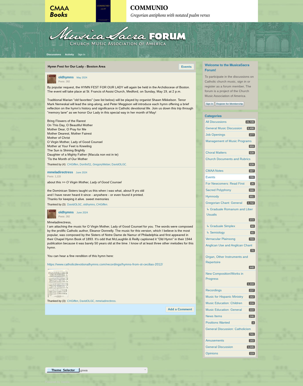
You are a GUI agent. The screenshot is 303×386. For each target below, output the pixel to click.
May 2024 (82, 77)
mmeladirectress (60, 172)
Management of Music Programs (229, 141)
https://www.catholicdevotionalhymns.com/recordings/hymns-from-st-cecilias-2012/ (105, 264)
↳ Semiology (216, 232)
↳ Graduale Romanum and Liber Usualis (230, 212)
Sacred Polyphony (218, 190)
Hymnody (212, 196)
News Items (214, 316)
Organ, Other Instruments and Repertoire (227, 259)
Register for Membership (229, 103)
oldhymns (66, 77)
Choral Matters (216, 152)
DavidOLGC (119, 164)
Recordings (214, 290)
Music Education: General (224, 309)
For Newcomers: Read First (225, 183)
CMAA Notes (214, 170)
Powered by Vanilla (57, 382)
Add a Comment (180, 309)
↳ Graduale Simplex (221, 226)
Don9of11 (85, 164)
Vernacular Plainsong (220, 239)
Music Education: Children (224, 303)
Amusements (215, 340)
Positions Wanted (218, 322)
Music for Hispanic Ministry (224, 296)
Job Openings (215, 134)
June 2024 (81, 172)
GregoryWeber (101, 164)
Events (186, 66)
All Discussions (216, 122)
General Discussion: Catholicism (228, 329)
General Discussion (219, 347)
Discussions (54, 54)
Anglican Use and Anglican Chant (229, 245)
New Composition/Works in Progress (224, 276)
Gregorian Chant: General (224, 203)
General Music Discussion (224, 128)
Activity (69, 54)
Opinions (212, 353)
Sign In (81, 54)
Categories (213, 115)
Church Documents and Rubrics (228, 159)
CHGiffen (72, 164)
